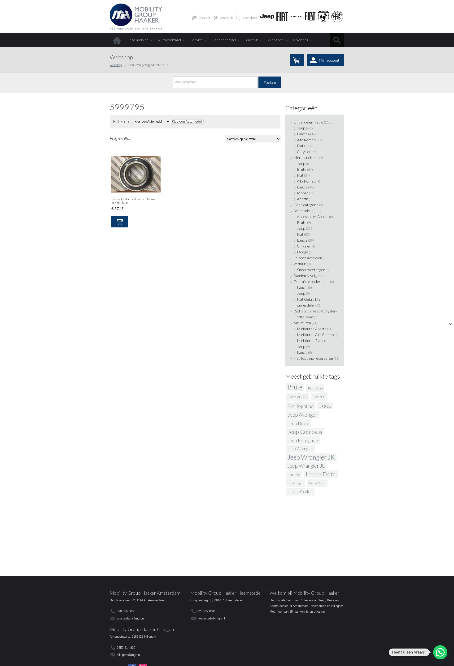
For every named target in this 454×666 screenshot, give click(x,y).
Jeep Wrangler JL (306, 466)
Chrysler (304, 151)
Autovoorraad (169, 40)
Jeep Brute (298, 423)
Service (197, 40)
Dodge (302, 252)
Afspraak (226, 18)
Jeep (301, 128)
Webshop (250, 18)
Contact (204, 18)
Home (117, 40)
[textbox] (186, 121)
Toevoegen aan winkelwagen (119, 221)
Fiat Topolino (301, 406)
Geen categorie (306, 204)
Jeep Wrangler (300, 448)
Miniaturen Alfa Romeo (315, 334)
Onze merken (137, 40)
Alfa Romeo (306, 139)
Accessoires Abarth (312, 216)
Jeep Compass (305, 431)
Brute (301, 169)
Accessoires (303, 210)
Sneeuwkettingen (311, 269)
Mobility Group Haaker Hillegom (142, 629)
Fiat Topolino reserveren (313, 358)
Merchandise (304, 157)
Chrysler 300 (297, 397)
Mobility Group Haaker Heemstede (225, 593)
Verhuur (299, 263)
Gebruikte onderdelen (311, 281)
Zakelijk (252, 40)
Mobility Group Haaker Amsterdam (145, 593)
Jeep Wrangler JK (311, 457)
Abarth (302, 198)
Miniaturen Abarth (311, 328)
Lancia (302, 134)
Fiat (300, 145)
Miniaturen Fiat (309, 340)
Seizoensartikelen (307, 258)
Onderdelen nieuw (308, 122)
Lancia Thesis (317, 483)
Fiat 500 (319, 397)
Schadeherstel (224, 40)
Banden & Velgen (307, 275)
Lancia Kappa (295, 483)
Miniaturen (302, 322)
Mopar (302, 193)
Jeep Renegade (303, 440)
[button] (440, 652)
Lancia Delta (321, 474)
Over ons (300, 40)
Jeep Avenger (303, 414)
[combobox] (187, 121)
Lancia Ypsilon (300, 491)
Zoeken (269, 82)
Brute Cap (315, 388)
